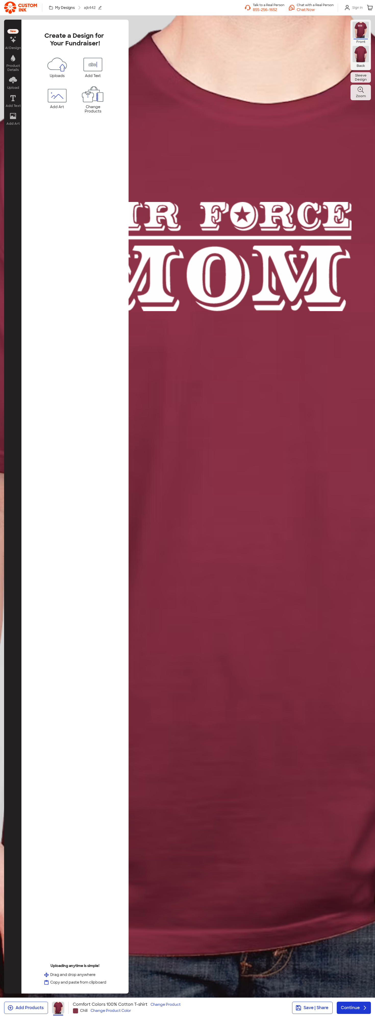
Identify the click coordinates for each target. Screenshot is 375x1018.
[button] (315, 10)
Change (166, 1004)
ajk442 (90, 7)
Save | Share (316, 1007)
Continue (350, 1007)
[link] (20, 8)
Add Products (30, 1007)
